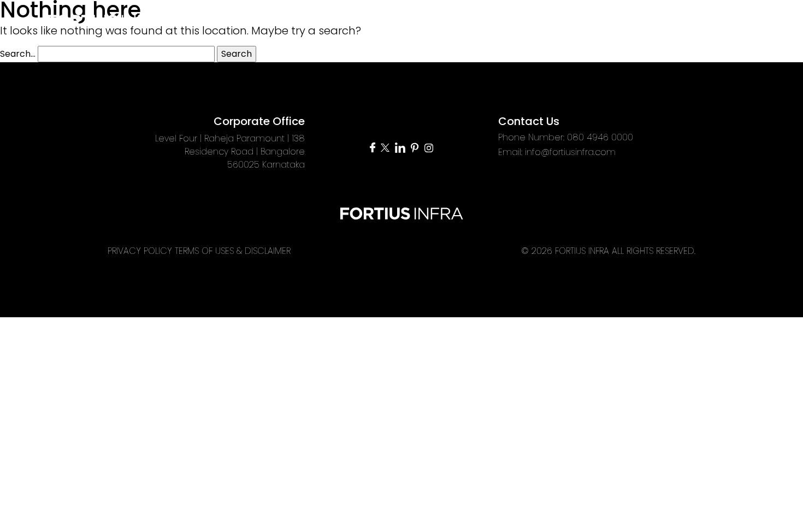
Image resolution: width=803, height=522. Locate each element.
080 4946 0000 (600, 137)
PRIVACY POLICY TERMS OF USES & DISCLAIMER (199, 251)
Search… (18, 54)
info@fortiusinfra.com (570, 152)
